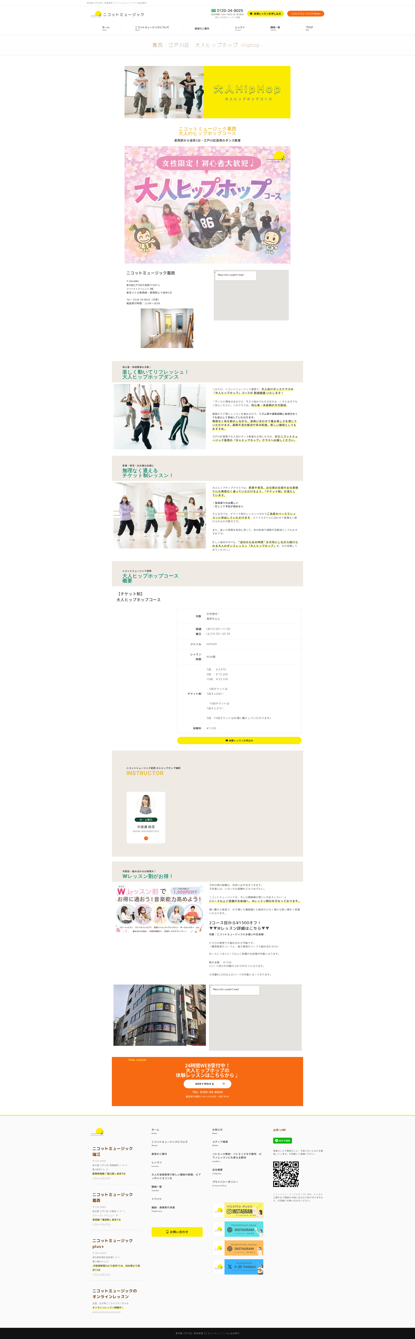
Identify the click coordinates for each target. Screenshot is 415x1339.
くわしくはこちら (101, 1177)
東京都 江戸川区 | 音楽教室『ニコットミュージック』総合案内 (116, 2)
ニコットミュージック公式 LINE (289, 1194)
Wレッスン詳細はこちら (239, 928)
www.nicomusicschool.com (106, 1311)
